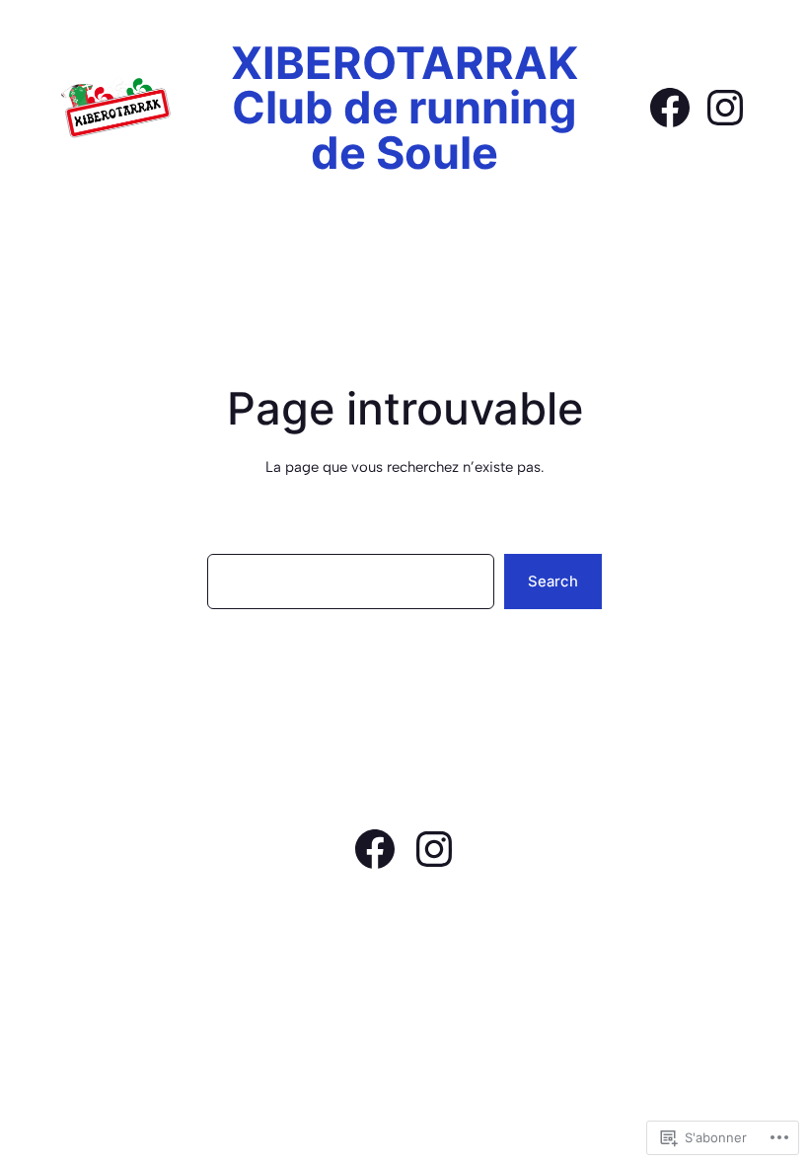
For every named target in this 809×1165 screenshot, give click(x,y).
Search (553, 581)
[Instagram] (725, 107)
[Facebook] (670, 107)
